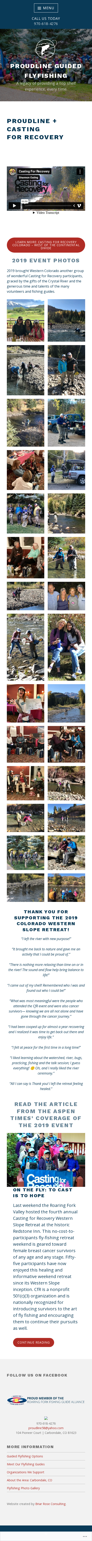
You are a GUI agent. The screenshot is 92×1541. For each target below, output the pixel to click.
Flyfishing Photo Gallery (23, 1488)
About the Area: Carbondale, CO (29, 1480)
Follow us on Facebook (37, 1375)
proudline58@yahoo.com (46, 1428)
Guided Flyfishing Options (25, 1456)
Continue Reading (34, 1342)
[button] (25, 320)
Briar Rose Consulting (50, 1504)
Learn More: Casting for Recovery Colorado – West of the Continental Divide (46, 245)
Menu (48, 8)
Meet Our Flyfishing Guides (26, 1464)
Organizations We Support (25, 1472)
